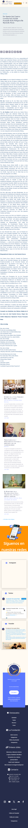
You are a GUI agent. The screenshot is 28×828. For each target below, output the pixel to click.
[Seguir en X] (14, 802)
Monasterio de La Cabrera (14, 757)
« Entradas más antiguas (8, 519)
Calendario (14, 717)
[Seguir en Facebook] (23, 802)
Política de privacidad (13, 699)
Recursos (14, 722)
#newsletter (13, 615)
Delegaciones (14, 737)
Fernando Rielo (17, 400)
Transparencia (14, 742)
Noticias (5, 14)
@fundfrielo (21, 608)
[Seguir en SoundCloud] (19, 802)
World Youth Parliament (14, 762)
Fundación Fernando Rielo (12, 608)
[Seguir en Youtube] (9, 802)
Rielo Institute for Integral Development (14, 765)
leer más (6, 418)
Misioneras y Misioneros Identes (14, 752)
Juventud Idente (14, 759)
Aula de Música (8, 400)
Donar (14, 725)
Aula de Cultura (8, 498)
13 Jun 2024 (8, 610)
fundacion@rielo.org (14, 778)
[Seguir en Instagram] (5, 802)
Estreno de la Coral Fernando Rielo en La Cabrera (14, 398)
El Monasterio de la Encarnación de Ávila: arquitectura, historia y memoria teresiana (11, 494)
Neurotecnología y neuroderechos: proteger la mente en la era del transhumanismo (12, 442)
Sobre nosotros (14, 735)
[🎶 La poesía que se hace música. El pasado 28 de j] (14, 574)
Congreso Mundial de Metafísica (14, 754)
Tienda (14, 720)
